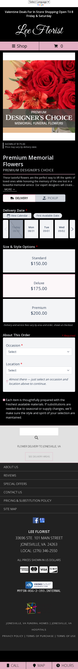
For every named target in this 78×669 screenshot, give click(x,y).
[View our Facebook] (36, 522)
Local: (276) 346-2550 (39, 550)
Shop (22, 46)
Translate (50, 5)
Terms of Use (66, 636)
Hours (67, 665)
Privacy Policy (12, 636)
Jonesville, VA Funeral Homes (27, 623)
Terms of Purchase (40, 636)
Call (14, 665)
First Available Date (47, 215)
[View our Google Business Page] (42, 522)
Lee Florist (39, 30)
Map (40, 665)
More (8, 189)
